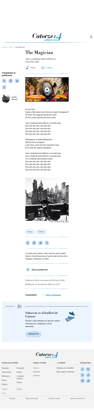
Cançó (30, 232)
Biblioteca (6, 376)
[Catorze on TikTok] (88, 375)
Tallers (4, 389)
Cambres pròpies (20, 377)
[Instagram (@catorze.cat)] (88, 369)
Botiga (19, 389)
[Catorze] (47, 358)
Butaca (5, 384)
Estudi (19, 372)
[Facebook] (4, 87)
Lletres (41, 232)
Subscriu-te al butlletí (65, 368)
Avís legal (12, 398)
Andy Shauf (14, 98)
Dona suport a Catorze (65, 372)
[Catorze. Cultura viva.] (82, 369)
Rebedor (5, 368)
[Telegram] (17, 81)
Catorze (4, 47)
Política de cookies (54, 398)
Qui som (36, 368)
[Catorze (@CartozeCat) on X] (82, 375)
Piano (11, 47)
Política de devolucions (77, 398)
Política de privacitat (32, 398)
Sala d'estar (6, 372)
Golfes (19, 382)
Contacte (36, 375)
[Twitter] (4, 81)
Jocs (4, 393)
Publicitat (36, 372)
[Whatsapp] (10, 81)
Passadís (20, 368)
